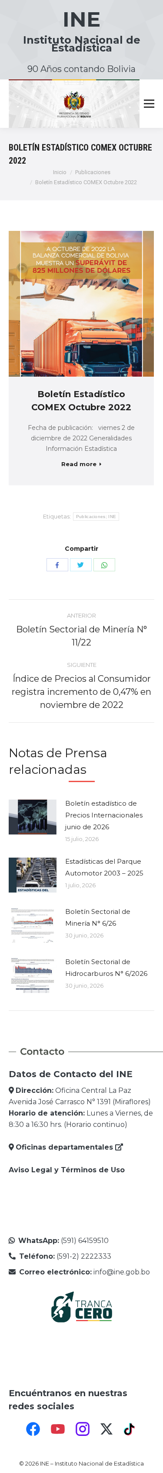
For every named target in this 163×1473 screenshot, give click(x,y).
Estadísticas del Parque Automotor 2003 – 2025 (104, 867)
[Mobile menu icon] (149, 104)
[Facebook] (33, 1429)
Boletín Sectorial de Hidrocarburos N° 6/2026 (106, 968)
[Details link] (93, 303)
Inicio (60, 172)
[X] (106, 1429)
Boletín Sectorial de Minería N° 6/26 (97, 917)
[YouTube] (58, 1429)
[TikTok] (130, 1429)
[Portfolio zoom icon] (69, 303)
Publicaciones (92, 172)
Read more (78, 463)
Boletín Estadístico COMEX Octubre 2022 (81, 400)
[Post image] (33, 817)
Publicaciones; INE (96, 516)
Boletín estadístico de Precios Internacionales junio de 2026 (104, 815)
